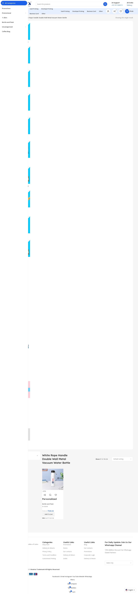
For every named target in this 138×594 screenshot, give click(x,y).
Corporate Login (89, 555)
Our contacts (67, 551)
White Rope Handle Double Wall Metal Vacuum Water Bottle (46, 18)
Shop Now (45, 545)
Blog (85, 545)
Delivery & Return (69, 555)
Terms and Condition (49, 555)
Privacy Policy (46, 551)
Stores (65, 548)
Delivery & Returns (48, 548)
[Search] (105, 4)
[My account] (108, 11)
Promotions (67, 545)
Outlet (65, 558)
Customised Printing (49, 558)
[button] (48, 514)
